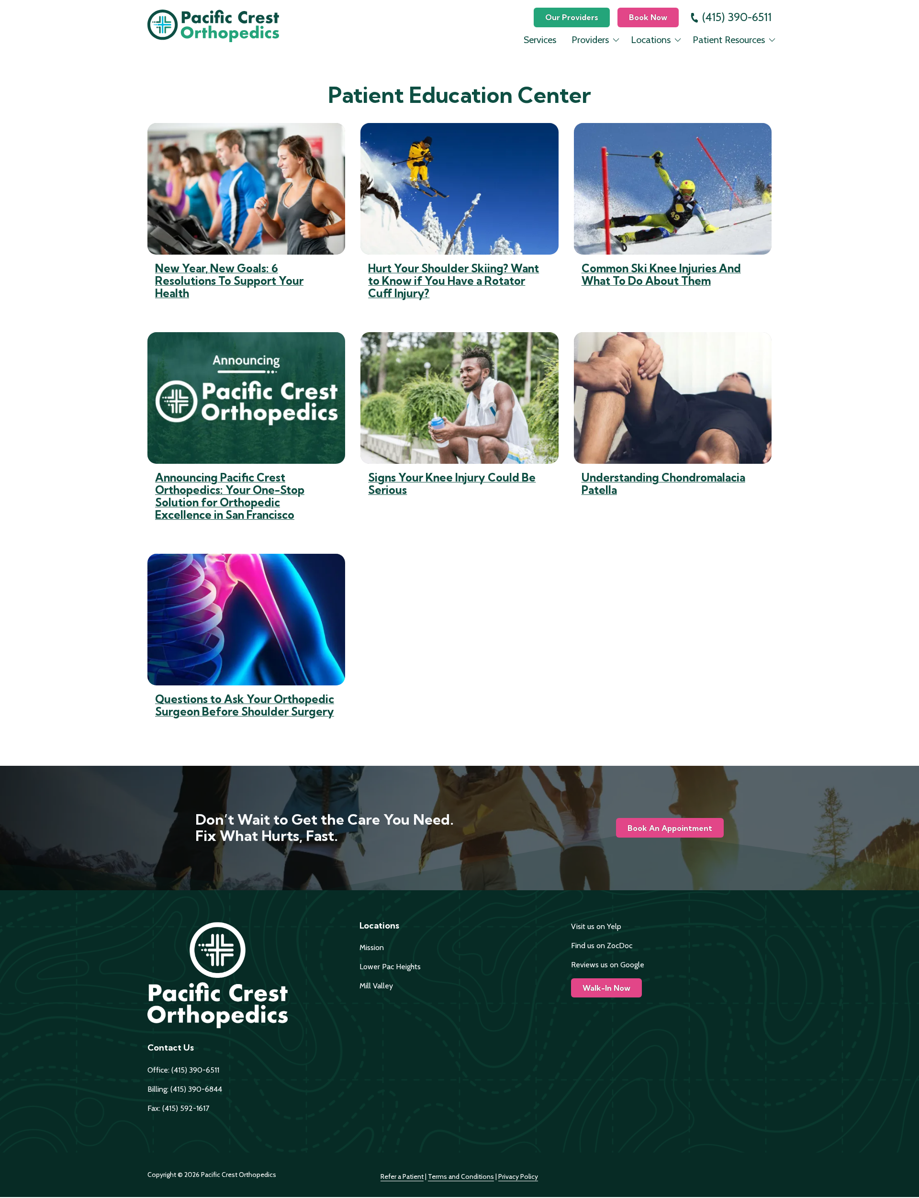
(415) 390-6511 (737, 17)
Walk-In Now (606, 988)
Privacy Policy (518, 1176)
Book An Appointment (670, 828)
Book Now (648, 17)
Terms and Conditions (461, 1176)
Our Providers (571, 17)
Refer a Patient (402, 1176)
